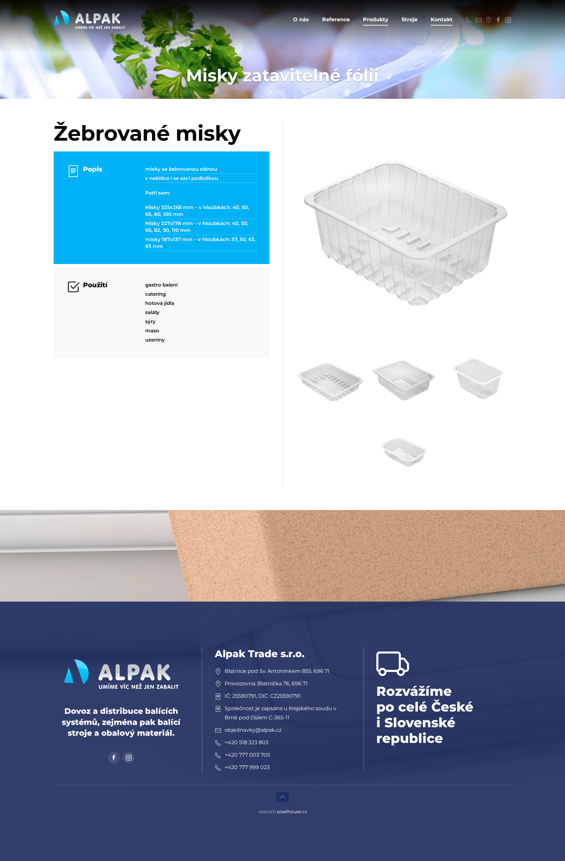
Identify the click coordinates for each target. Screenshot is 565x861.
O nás (301, 19)
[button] (403, 229)
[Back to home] (90, 20)
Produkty (375, 19)
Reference (336, 19)
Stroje (410, 19)
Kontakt (442, 19)
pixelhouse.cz (292, 812)
